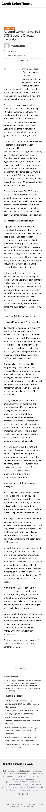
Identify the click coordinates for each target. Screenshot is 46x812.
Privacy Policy (15, 806)
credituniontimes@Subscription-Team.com (23, 790)
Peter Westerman (19, 45)
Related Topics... (22, 669)
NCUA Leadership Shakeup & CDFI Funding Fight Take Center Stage (21, 712)
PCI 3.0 (18, 135)
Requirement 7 (33, 338)
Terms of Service (37, 804)
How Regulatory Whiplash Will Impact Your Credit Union (23, 746)
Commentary (9, 28)
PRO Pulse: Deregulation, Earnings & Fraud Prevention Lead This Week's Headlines (22, 730)
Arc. (16, 804)
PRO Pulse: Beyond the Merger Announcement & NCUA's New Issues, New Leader (22, 704)
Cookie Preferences (28, 806)
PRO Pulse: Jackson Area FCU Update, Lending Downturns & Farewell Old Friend (22, 721)
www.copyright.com (18, 683)
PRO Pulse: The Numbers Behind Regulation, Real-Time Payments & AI (21, 739)
